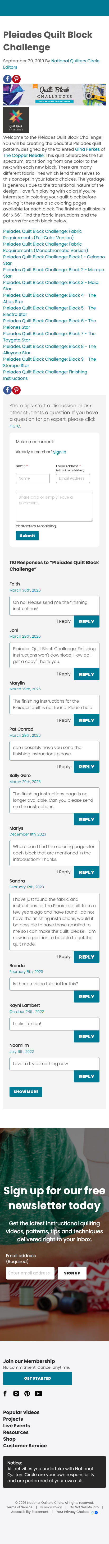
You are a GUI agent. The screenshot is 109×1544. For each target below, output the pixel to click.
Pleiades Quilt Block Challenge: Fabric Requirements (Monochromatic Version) (45, 247)
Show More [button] (25, 1091)
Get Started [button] (37, 1378)
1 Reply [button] (64, 621)
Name (22, 466)
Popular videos (21, 1412)
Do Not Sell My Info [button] (84, 1507)
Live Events (16, 1426)
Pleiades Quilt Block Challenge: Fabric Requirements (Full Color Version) (42, 234)
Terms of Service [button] (19, 1507)
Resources (16, 1432)
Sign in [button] (59, 452)
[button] (7, 79)
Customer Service (25, 1446)
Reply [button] (86, 621)
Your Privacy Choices (72, 1512)
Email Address (70, 468)
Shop (9, 1439)
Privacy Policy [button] (51, 1507)
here (15, 426)
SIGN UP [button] (72, 1273)
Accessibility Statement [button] (29, 1512)
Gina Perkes (87, 149)
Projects (13, 1419)
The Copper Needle (23, 155)
